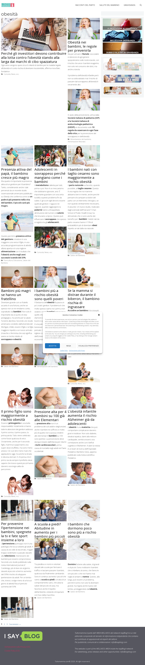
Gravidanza (129, 5)
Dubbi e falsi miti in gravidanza (122, 53)
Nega (68, 346)
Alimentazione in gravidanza (122, 29)
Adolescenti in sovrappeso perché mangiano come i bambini (49, 175)
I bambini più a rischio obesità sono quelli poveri (48, 294)
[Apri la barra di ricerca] (141, 5)
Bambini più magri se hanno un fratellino (16, 294)
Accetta (52, 346)
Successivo (15, 624)
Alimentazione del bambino (80, 139)
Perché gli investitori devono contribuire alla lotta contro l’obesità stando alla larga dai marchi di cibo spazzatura (33, 57)
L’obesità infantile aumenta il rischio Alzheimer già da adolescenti (82, 417)
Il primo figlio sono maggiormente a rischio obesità (16, 415)
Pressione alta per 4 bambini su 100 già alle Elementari (50, 415)
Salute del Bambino (109, 5)
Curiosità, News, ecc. (11, 74)
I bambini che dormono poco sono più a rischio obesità (82, 530)
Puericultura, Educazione (13, 260)
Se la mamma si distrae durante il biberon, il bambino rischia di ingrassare (83, 298)
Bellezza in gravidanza (122, 41)
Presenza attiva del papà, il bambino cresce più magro (16, 173)
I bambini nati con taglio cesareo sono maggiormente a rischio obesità (83, 175)
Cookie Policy (64, 350)
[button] (99, 315)
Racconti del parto (85, 5)
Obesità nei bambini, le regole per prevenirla (82, 46)
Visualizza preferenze (88, 346)
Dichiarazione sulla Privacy (77, 350)
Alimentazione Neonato (76, 142)
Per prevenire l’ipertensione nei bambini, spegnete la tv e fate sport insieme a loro (16, 531)
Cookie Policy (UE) (12, 650)
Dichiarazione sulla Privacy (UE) (17, 646)
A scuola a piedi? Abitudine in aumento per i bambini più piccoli (49, 530)
